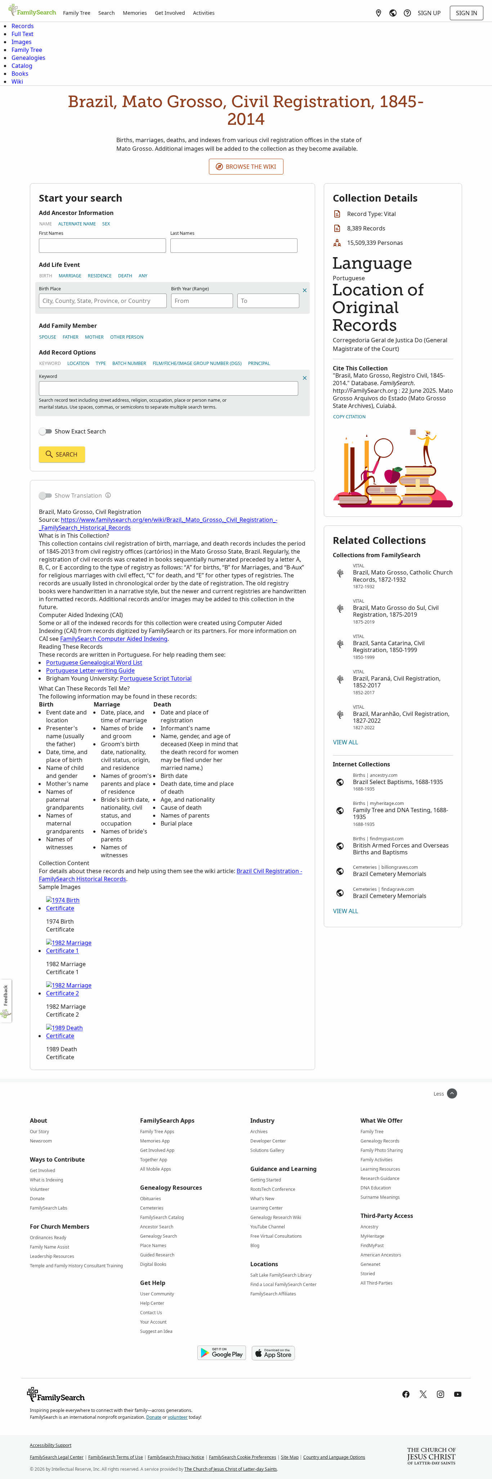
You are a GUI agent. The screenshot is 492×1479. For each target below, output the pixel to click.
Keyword (50, 363)
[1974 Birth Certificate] (73, 908)
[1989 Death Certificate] (73, 1036)
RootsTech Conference (272, 1189)
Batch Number (129, 363)
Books (20, 74)
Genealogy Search (158, 1236)
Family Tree (76, 12)
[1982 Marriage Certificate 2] (73, 993)
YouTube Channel (267, 1227)
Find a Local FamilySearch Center (283, 1284)
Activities (204, 12)
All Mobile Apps (155, 1169)
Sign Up (429, 13)
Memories (135, 12)
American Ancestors (381, 1255)
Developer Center (268, 1141)
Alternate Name (77, 224)
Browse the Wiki (251, 167)
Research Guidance (380, 1178)
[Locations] (378, 13)
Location (78, 363)
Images (22, 42)
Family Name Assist (49, 1247)
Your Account (153, 1322)
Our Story (39, 1131)
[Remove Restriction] (304, 378)
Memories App (155, 1141)
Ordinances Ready (48, 1237)
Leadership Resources (52, 1256)
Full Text (22, 34)
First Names (51, 233)
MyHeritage (372, 1236)
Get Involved (170, 12)
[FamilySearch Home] (32, 10)
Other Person (126, 337)
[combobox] (103, 300)
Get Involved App (157, 1150)
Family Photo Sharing (382, 1150)
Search (106, 12)
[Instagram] (440, 1394)
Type (101, 363)
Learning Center (266, 1208)
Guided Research (157, 1255)
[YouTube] (458, 1394)
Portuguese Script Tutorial (156, 678)
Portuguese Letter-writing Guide (90, 670)
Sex (106, 224)
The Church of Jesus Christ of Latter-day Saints (230, 1469)
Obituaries (150, 1199)
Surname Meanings (380, 1197)
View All (345, 742)
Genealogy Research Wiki (275, 1217)
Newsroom (41, 1141)
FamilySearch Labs (48, 1208)
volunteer (178, 1417)
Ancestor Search (156, 1227)
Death (125, 276)
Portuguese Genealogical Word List (94, 662)
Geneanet (370, 1264)
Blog (254, 1245)
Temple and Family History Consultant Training (76, 1266)
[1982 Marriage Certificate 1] (73, 951)
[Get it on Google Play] (221, 1353)
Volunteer (39, 1189)
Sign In (466, 13)
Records (23, 26)
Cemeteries (152, 1208)
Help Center (152, 1303)
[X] (423, 1394)
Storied (368, 1274)
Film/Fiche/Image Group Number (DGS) (197, 363)
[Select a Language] (393, 13)
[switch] (45, 431)
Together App (153, 1160)
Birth (45, 276)
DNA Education (376, 1188)
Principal (259, 363)
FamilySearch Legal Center (57, 1457)
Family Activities (377, 1160)
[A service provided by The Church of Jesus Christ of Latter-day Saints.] (431, 1457)
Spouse (47, 337)
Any (143, 276)
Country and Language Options (334, 1457)
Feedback (6, 995)
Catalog (22, 66)
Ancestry (369, 1227)
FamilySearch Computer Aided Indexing (113, 639)
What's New (262, 1199)
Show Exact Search (80, 431)
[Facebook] (406, 1394)
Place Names (153, 1245)
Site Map (290, 1457)
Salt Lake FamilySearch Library (281, 1275)
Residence (100, 276)
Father (71, 337)
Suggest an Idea (156, 1331)
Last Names (182, 233)
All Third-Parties (377, 1283)
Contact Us (151, 1312)
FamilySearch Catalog (162, 1217)
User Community (157, 1294)
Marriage (70, 276)
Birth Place (50, 289)
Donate (37, 1199)
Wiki (17, 81)
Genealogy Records (380, 1141)
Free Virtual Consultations (276, 1236)
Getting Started (265, 1180)
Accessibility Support (50, 1445)
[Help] (407, 13)
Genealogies (28, 58)
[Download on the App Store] (273, 1353)
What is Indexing (46, 1180)
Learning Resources (380, 1169)
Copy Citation (349, 417)
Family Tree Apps (157, 1131)
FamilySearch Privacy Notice (176, 1457)
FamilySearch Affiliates (273, 1294)
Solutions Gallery (267, 1150)
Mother (94, 337)
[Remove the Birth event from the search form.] (304, 290)
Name (45, 224)
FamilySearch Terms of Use (115, 1457)
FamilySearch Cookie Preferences (242, 1457)
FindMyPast (372, 1245)
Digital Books (153, 1264)
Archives (259, 1131)
